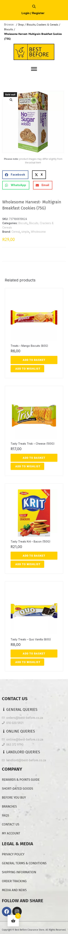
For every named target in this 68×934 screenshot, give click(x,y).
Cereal (16, 231)
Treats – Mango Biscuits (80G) (29, 345)
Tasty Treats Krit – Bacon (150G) (30, 541)
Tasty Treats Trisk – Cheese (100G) (33, 443)
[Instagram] (17, 911)
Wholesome (38, 231)
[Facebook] (6, 911)
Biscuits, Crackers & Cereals (42, 24)
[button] (11, 99)
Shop (21, 24)
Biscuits (8, 29)
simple (25, 231)
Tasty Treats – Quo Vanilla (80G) (31, 639)
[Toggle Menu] (34, 69)
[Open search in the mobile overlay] (34, 6)
